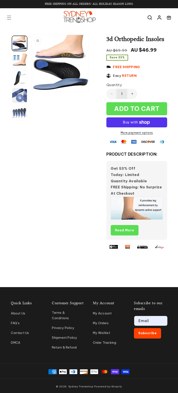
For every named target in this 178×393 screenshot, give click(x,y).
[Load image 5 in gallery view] (19, 112)
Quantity (114, 85)
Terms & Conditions (60, 315)
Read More (124, 230)
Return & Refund (64, 347)
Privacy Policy (63, 328)
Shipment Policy (64, 338)
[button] (9, 17)
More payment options (137, 132)
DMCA (15, 343)
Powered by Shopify (108, 386)
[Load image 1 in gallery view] (19, 43)
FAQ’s (15, 323)
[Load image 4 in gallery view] (19, 95)
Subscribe (147, 333)
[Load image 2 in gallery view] (19, 60)
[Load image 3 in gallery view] (19, 78)
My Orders (101, 323)
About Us (18, 313)
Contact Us (20, 333)
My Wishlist (101, 333)
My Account (102, 313)
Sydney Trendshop (81, 386)
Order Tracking (104, 343)
